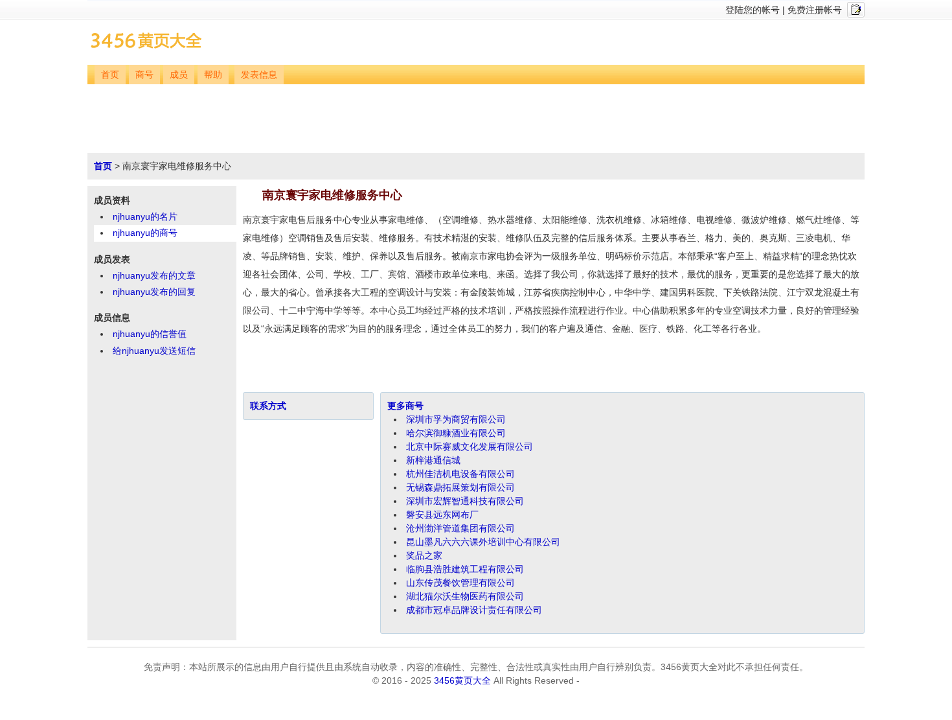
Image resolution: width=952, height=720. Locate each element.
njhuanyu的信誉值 (150, 334)
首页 (110, 75)
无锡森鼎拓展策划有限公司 (460, 487)
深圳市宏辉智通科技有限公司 (465, 501)
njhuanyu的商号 (145, 232)
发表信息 (259, 75)
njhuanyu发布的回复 (154, 291)
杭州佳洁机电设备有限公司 (460, 474)
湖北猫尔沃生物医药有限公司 (465, 596)
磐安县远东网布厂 (442, 514)
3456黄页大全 (462, 680)
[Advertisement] (477, 120)
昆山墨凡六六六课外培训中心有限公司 (483, 542)
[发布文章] (856, 9)
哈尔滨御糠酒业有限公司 (456, 433)
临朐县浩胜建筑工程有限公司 (465, 569)
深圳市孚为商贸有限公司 (456, 419)
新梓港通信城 (433, 460)
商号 (144, 75)
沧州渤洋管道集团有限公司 (460, 528)
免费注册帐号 (815, 10)
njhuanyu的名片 (145, 216)
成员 (179, 75)
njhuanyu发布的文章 (154, 275)
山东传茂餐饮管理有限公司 (460, 582)
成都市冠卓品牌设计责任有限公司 (474, 610)
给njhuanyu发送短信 (154, 350)
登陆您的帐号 (752, 10)
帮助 (213, 75)
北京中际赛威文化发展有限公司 (469, 446)
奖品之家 (424, 555)
